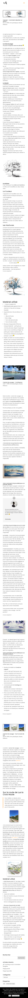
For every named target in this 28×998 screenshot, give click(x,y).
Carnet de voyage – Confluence (12, 382)
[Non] (26, 992)
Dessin (20, 23)
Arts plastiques (14, 23)
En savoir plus (15, 995)
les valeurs (15, 837)
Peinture (5, 24)
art (4, 983)
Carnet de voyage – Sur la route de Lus (13, 734)
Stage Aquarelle (7, 971)
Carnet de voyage (10, 983)
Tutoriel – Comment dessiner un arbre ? (12, 20)
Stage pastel (6, 968)
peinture (18, 760)
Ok (9, 995)
